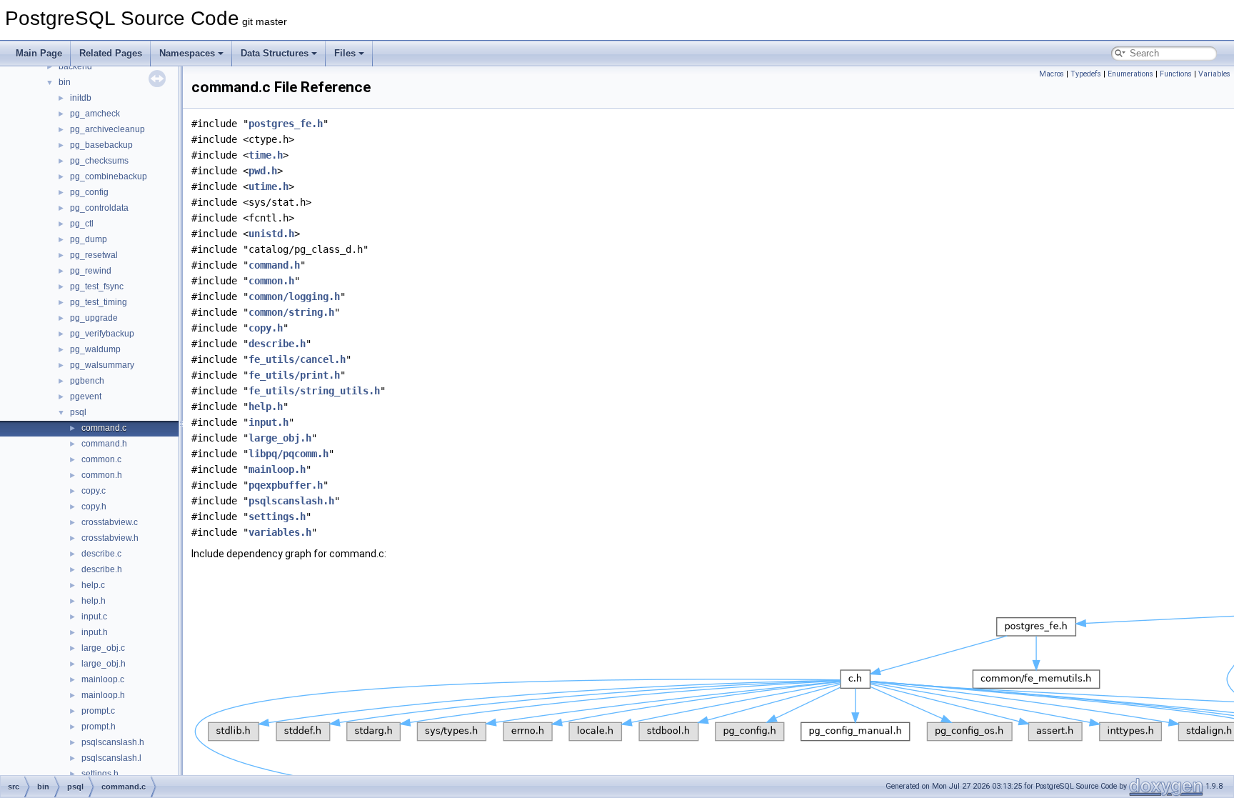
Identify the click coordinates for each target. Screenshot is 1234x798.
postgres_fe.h (286, 123)
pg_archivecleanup (107, 129)
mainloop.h (103, 695)
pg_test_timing (98, 302)
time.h (266, 155)
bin (65, 82)
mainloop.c (102, 679)
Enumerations (1130, 74)
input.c (94, 617)
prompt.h (98, 727)
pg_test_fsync (97, 286)
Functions (1176, 74)
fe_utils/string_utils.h (314, 390)
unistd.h (271, 233)
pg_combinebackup (108, 176)
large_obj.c (103, 648)
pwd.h (263, 170)
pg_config (89, 192)
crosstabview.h (110, 538)
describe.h (101, 569)
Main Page (39, 53)
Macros (1051, 74)
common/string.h (291, 312)
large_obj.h (103, 664)
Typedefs (1085, 74)
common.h (101, 475)
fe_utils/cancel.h (297, 359)
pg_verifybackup (102, 334)
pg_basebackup (101, 145)
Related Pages (110, 53)
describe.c (101, 554)
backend (75, 66)
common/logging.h (294, 296)
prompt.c (98, 711)
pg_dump (88, 239)
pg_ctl (82, 224)
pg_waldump (95, 349)
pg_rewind (90, 271)
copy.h (93, 507)
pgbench (87, 381)
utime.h (269, 186)
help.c (93, 585)
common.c (101, 459)
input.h (94, 632)
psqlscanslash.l (111, 758)
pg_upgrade (94, 318)
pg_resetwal (94, 255)
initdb (80, 98)
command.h (104, 444)
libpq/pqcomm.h (288, 453)
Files (345, 53)
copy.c (93, 491)
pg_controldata (99, 208)
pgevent (85, 396)
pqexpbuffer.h (286, 485)
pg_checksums (99, 161)
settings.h (100, 774)
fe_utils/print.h (294, 375)
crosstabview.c (109, 522)
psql (78, 412)
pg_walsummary (102, 365)
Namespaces (187, 53)
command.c (103, 428)
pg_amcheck (95, 114)
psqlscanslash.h (112, 742)
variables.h (280, 532)
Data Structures (274, 53)
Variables (1214, 74)
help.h (93, 601)
